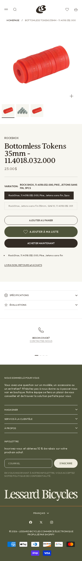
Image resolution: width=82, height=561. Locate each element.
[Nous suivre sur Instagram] (51, 522)
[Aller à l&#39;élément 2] (22, 110)
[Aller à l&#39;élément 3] (37, 110)
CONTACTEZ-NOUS (41, 340)
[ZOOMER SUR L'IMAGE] (71, 96)
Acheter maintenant (41, 243)
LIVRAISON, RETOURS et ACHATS (23, 265)
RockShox (11, 138)
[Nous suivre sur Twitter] (41, 522)
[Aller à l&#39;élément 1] (8, 110)
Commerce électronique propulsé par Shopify (50, 533)
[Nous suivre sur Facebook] (30, 522)
